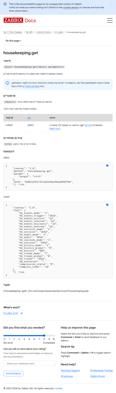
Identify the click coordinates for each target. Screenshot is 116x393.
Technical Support (70, 370)
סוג (29, 117)
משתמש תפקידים (31, 86)
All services (67, 376)
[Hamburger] (110, 20)
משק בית (59, 32)
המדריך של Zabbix (12, 32)
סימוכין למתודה (43, 32)
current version (71, 7)
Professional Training (101, 370)
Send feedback (13, 373)
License (58, 388)
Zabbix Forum (97, 376)
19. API (29, 32)
